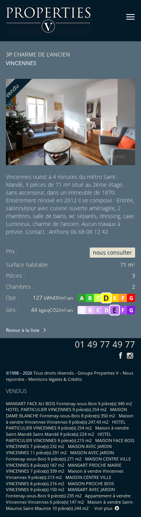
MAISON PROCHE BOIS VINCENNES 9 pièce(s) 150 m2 (60, 487)
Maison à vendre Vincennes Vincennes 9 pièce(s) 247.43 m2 (70, 419)
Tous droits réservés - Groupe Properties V (76, 373)
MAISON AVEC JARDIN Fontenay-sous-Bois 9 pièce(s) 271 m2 (60, 456)
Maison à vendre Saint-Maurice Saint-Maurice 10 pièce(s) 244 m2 (70, 505)
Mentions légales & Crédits (55, 379)
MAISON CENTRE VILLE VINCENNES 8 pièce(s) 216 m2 (58, 480)
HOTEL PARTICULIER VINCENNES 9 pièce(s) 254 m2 (56, 409)
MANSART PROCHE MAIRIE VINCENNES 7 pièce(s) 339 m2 (63, 468)
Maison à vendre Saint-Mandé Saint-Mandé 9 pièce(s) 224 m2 (67, 431)
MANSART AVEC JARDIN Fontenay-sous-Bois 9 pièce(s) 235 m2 (60, 492)
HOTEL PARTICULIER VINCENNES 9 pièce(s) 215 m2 (58, 437)
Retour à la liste (23, 330)
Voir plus (104, 508)
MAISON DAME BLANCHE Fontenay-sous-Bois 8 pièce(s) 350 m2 (66, 412)
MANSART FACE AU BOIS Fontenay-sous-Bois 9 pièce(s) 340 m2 (69, 403)
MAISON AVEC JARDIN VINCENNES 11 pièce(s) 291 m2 (59, 449)
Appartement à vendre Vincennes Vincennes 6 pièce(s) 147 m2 (68, 499)
